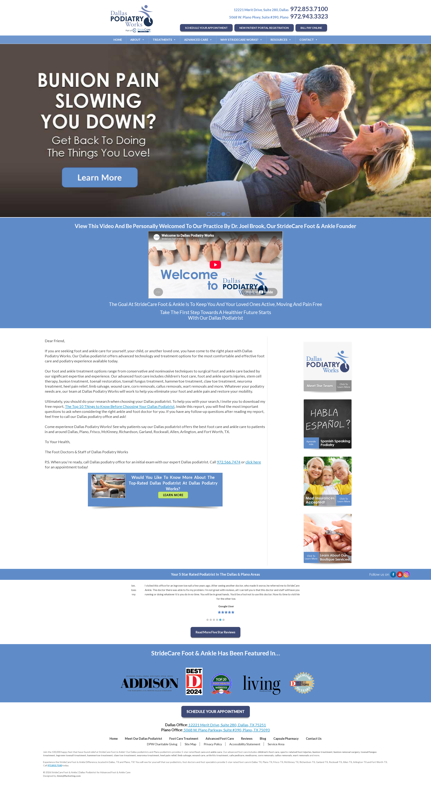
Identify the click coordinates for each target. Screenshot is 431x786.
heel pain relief (168, 755)
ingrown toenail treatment (71, 755)
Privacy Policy (213, 744)
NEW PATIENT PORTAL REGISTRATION (264, 27)
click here (253, 462)
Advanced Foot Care (220, 738)
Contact (307, 39)
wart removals (301, 755)
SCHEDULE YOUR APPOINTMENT (206, 27)
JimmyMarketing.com (69, 775)
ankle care (216, 751)
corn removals (266, 755)
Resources (279, 39)
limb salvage (184, 755)
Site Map (190, 744)
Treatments (162, 39)
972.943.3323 (309, 16)
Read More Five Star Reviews (215, 632)
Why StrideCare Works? (239, 39)
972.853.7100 (309, 8)
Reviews (247, 738)
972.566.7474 (228, 462)
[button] (207, 620)
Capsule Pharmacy (286, 738)
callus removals (283, 755)
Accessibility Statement (244, 744)
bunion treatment (322, 751)
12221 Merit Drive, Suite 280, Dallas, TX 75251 (227, 725)
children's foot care (268, 751)
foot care (200, 751)
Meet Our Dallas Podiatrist (143, 738)
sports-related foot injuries (295, 751)
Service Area (276, 744)
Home (117, 39)
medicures (251, 755)
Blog (263, 738)
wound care (198, 755)
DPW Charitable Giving (162, 744)
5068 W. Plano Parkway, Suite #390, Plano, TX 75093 (226, 730)
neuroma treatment (148, 755)
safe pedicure (236, 755)
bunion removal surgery (347, 751)
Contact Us (314, 738)
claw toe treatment (125, 755)
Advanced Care (196, 39)
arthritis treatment (217, 755)
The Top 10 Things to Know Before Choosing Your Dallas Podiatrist (120, 406)
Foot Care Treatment (183, 738)
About (135, 39)
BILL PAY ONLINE (311, 27)
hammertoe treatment (100, 755)
